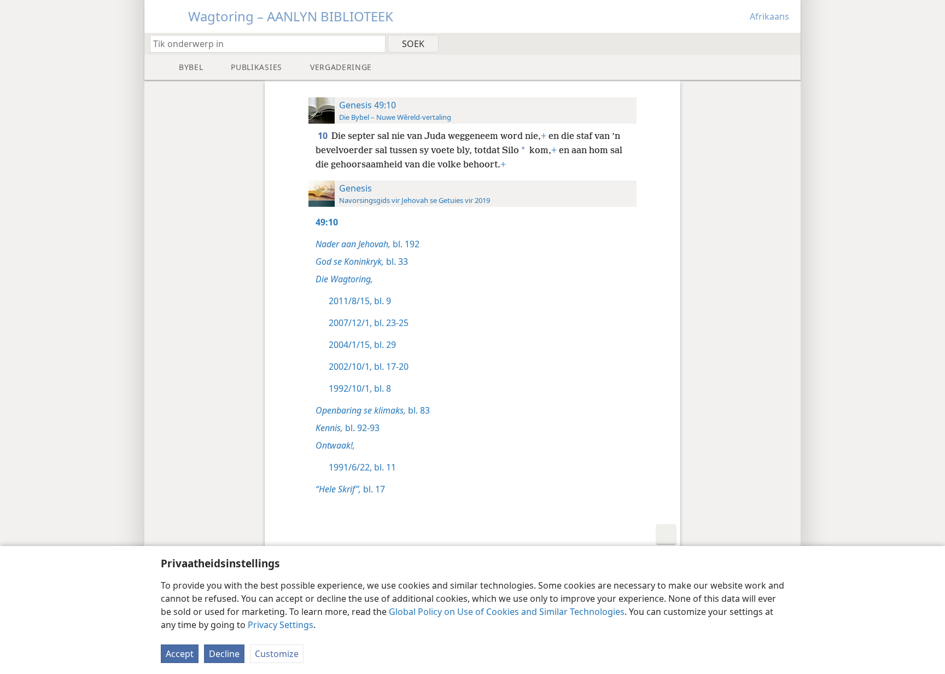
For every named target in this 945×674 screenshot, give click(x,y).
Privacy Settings (280, 625)
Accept (180, 654)
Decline (224, 654)
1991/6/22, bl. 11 (362, 467)
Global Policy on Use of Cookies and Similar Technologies (507, 612)
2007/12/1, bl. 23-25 (369, 323)
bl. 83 (373, 410)
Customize (277, 654)
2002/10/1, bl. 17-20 (369, 367)
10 (323, 136)
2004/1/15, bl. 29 (362, 345)
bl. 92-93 (348, 428)
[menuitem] (788, 43)
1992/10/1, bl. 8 (360, 388)
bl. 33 (362, 261)
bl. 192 (367, 244)
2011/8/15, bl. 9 (360, 301)
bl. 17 (350, 489)
